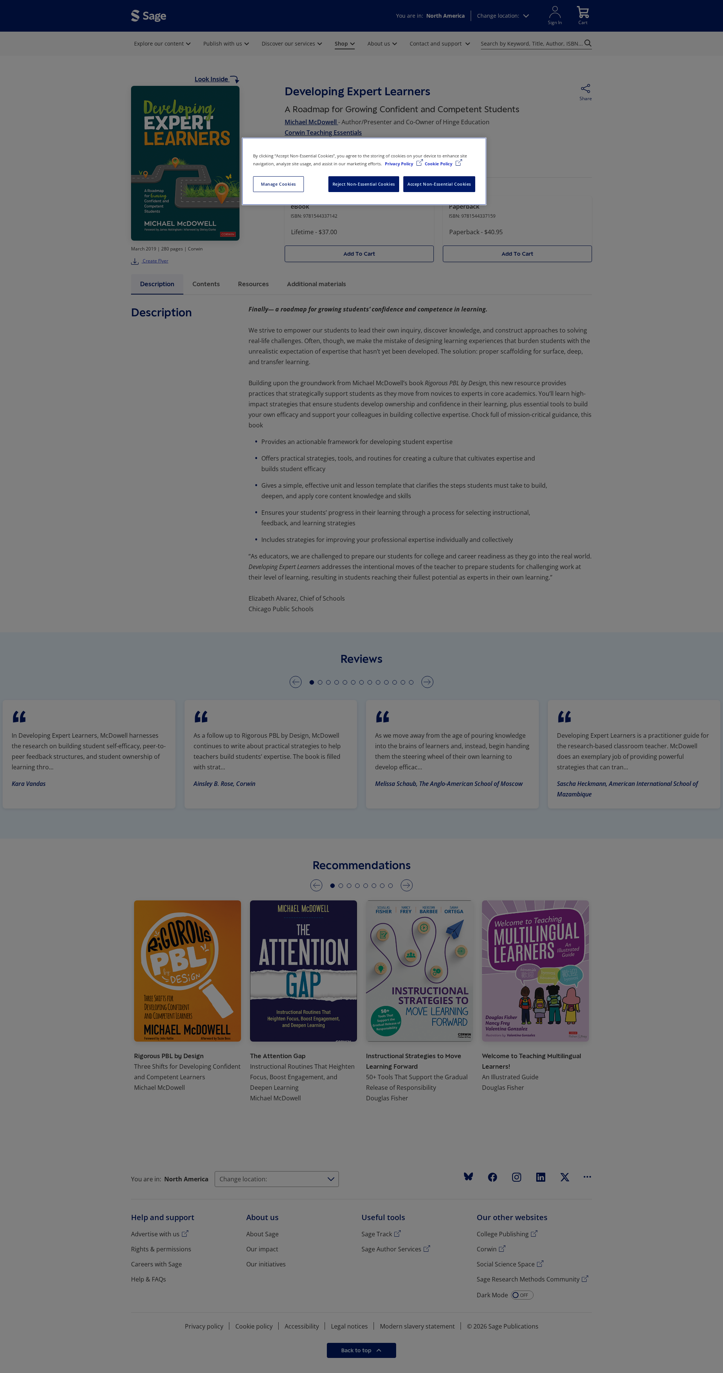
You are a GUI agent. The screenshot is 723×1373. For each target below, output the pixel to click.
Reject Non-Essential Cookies (364, 184)
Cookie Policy (439, 163)
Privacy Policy (399, 163)
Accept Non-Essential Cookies (439, 184)
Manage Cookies (278, 184)
